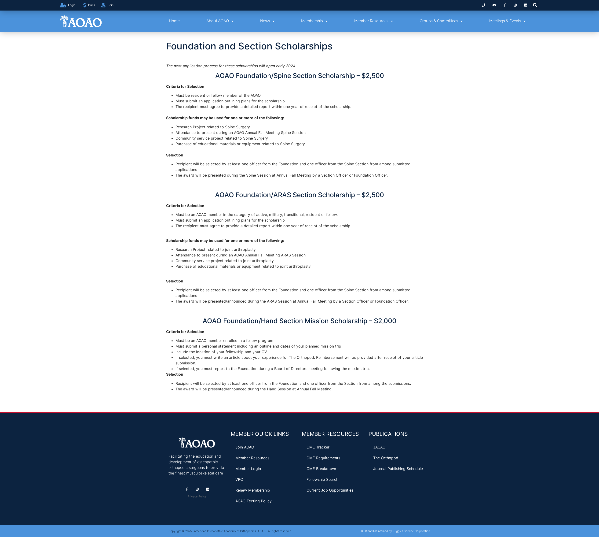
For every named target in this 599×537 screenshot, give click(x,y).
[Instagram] (515, 5)
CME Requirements (323, 458)
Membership (312, 21)
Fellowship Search (322, 479)
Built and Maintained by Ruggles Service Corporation (395, 531)
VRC (239, 479)
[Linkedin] (525, 5)
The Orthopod (385, 458)
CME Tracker (318, 447)
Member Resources (371, 21)
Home (174, 21)
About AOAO (217, 21)
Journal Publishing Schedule (398, 468)
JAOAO (379, 447)
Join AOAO (244, 447)
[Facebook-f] (505, 5)
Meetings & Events (505, 21)
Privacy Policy (197, 496)
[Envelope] (494, 5)
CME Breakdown (321, 468)
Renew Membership (252, 490)
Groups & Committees (439, 21)
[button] (535, 5)
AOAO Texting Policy (253, 501)
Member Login (248, 468)
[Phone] (483, 5)
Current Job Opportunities (330, 490)
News (265, 21)
